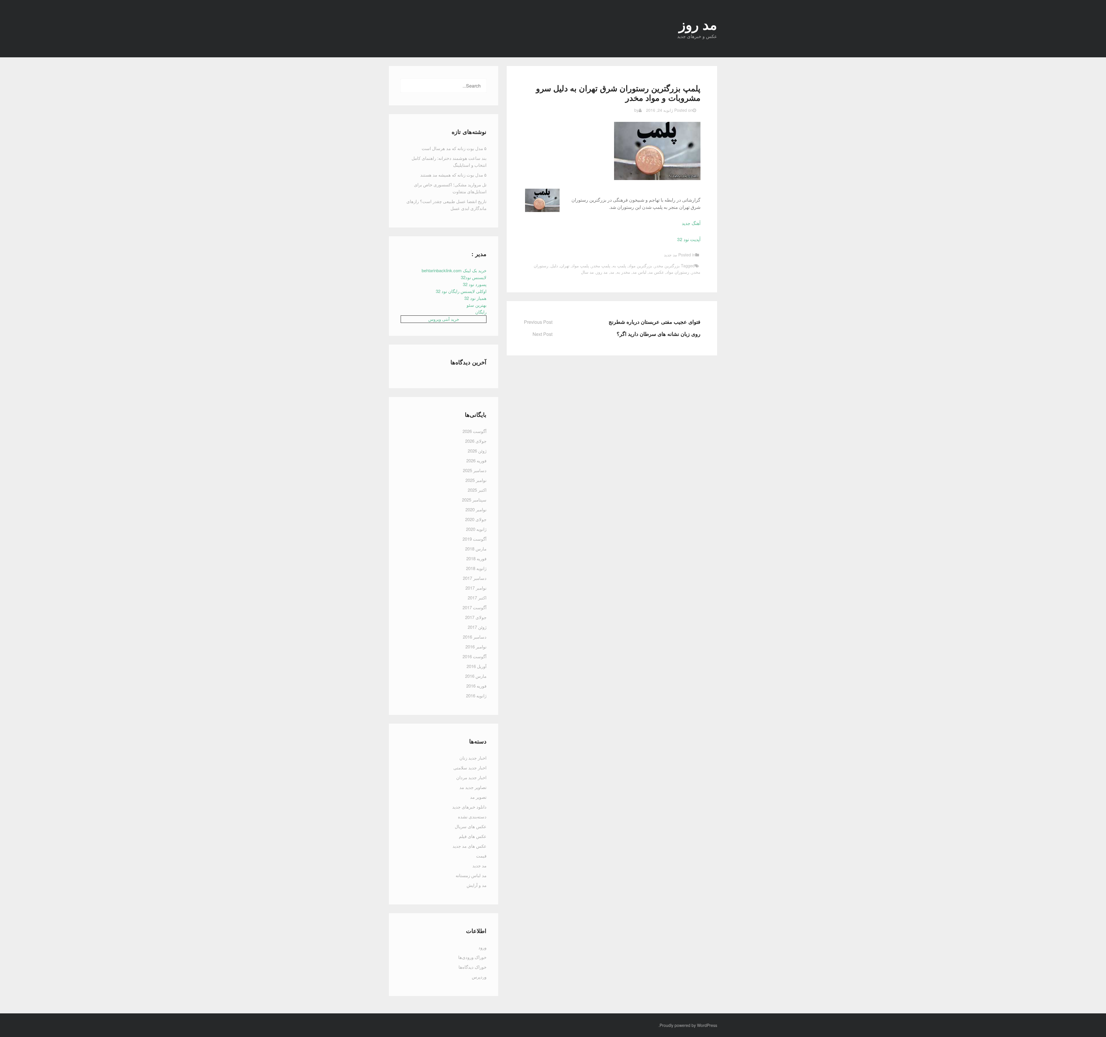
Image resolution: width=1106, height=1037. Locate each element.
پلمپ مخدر (600, 265)
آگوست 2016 (474, 656)
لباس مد (639, 272)
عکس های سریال (470, 826)
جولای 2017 (475, 617)
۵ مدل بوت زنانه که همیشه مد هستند (453, 175)
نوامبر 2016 (475, 647)
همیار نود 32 (475, 298)
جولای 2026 (475, 441)
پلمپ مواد (580, 265)
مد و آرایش (476, 885)
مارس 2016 (475, 676)
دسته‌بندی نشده (472, 816)
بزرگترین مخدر (667, 265)
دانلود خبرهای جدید (469, 807)
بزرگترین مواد (640, 265)
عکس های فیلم (472, 836)
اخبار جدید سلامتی (469, 767)
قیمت (481, 856)
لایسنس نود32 (473, 277)
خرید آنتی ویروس (443, 319)
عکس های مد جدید (469, 846)
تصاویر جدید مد (472, 787)
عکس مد (656, 272)
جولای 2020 (475, 519)
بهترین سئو (476, 305)
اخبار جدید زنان (472, 758)
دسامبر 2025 (474, 470)
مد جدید (670, 255)
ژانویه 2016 (476, 695)
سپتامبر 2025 (474, 500)
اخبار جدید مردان (471, 777)
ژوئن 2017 (477, 627)
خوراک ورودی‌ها (472, 957)
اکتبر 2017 (477, 598)
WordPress (707, 1025)
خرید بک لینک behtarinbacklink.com (454, 270)
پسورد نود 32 (474, 284)
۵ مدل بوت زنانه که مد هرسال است (454, 148)
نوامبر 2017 (475, 588)
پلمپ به (619, 265)
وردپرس (479, 977)
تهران (564, 265)
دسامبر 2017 (474, 578)
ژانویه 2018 (476, 568)
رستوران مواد (677, 272)
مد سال (587, 272)
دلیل (554, 265)
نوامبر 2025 (475, 480)
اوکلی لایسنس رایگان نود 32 (461, 291)
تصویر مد (478, 797)
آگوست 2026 (474, 431)
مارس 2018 (475, 549)
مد (612, 272)
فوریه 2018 (476, 558)
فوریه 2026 (476, 460)
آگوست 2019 (474, 539)
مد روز (602, 272)
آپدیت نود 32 (688, 239)
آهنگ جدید (691, 223)
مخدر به (623, 272)
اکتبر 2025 (477, 490)
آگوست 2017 (474, 607)
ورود (482, 947)
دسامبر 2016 (474, 637)
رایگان (480, 312)
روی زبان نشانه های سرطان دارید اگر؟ (658, 334)
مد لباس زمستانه (471, 875)
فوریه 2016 (476, 686)
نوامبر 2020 (475, 509)
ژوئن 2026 (477, 451)
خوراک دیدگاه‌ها (472, 967)
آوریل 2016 (476, 666)
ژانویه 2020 (476, 529)
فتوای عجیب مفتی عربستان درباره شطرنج (654, 322)
